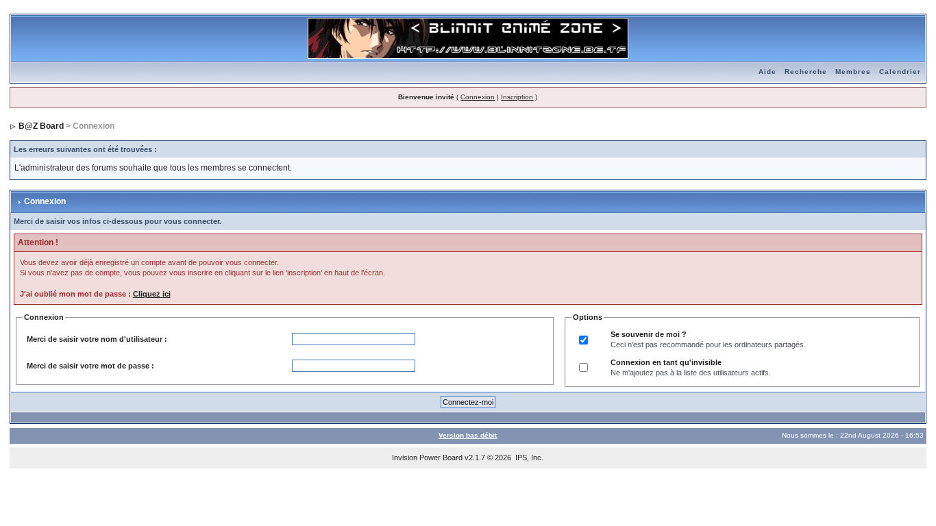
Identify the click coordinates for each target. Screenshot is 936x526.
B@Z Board (41, 126)
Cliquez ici (152, 294)
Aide (767, 71)
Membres (853, 71)
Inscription (517, 97)
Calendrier (900, 71)
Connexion (477, 97)
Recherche (806, 71)
